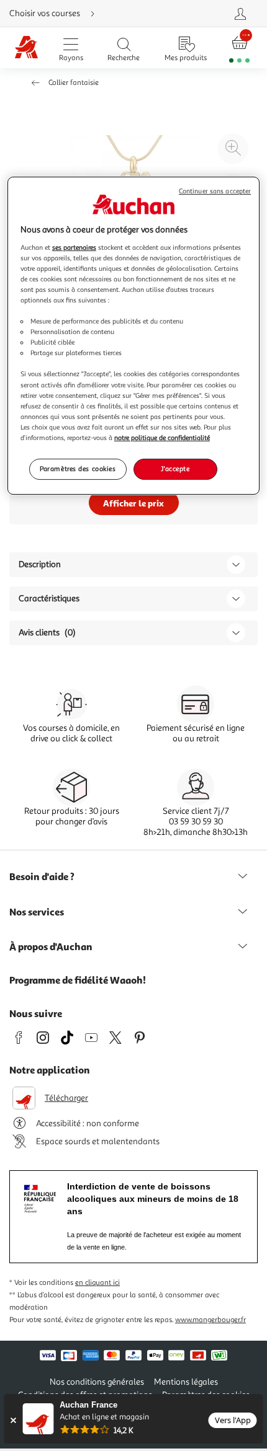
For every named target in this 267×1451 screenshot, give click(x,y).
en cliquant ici (97, 1282)
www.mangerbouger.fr (210, 1320)
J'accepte (175, 468)
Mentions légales (186, 1382)
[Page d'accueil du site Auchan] (26, 48)
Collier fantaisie (73, 82)
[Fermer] (12, 1420)
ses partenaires (74, 247)
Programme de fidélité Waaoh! (77, 980)
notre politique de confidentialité (162, 437)
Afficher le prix (133, 503)
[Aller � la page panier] (240, 48)
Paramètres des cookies (78, 468)
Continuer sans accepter (215, 191)
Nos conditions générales (97, 1382)
